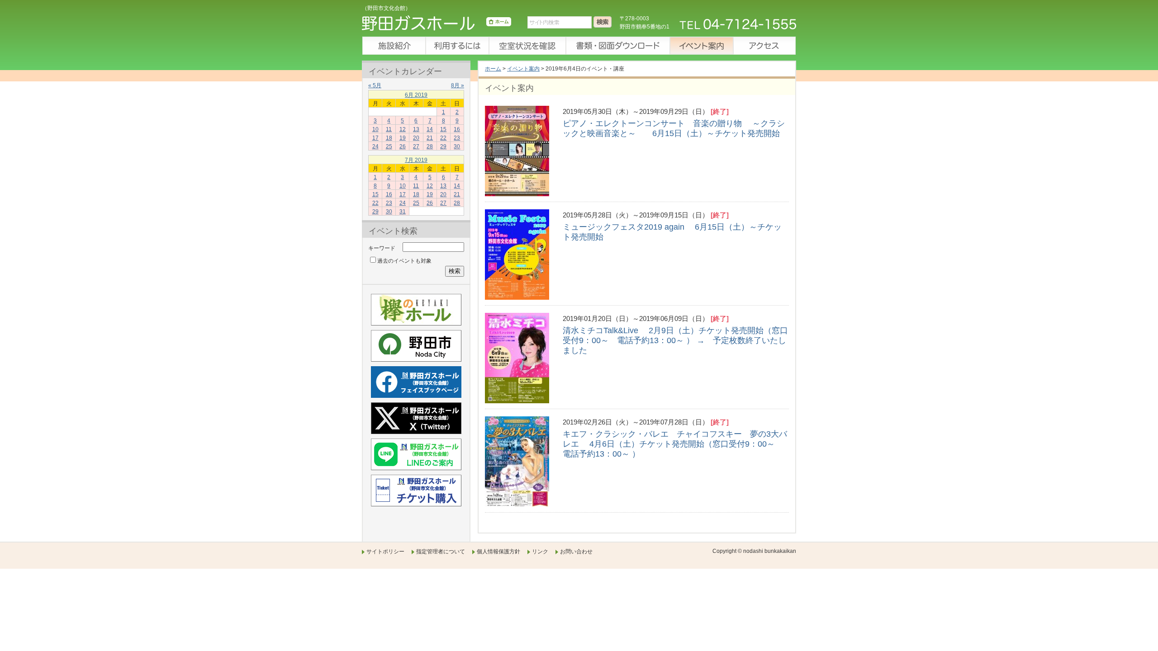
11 (389, 129)
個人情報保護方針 (498, 551)
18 (389, 138)
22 (443, 138)
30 (457, 146)
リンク (540, 551)
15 (443, 129)
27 (416, 146)
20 (416, 138)
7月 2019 (416, 160)
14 (430, 129)
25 (389, 146)
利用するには (457, 45)
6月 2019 (416, 95)
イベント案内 (701, 45)
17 (375, 138)
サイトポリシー (385, 551)
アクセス (764, 45)
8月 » (457, 85)
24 (375, 146)
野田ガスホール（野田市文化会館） (436, 24)
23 (457, 138)
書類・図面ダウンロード (617, 45)
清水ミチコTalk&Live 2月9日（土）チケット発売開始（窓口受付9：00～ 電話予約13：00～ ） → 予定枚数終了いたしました (675, 340)
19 (402, 138)
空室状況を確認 (527, 45)
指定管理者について (440, 551)
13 (416, 129)
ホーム (493, 69)
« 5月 (374, 85)
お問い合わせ (576, 551)
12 (402, 129)
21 (430, 138)
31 (402, 211)
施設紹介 (393, 45)
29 (443, 146)
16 (457, 129)
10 (375, 129)
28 (430, 146)
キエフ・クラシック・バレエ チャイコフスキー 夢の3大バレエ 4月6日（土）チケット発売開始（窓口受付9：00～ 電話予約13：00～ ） (675, 443)
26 (402, 146)
